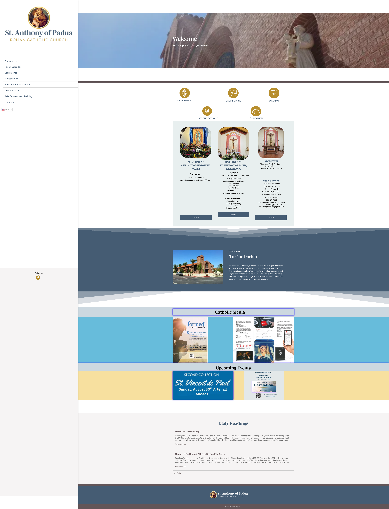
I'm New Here (257, 118)
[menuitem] (41, 55)
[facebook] (38, 277)
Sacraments (184, 100)
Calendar (273, 101)
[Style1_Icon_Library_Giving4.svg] (233, 98)
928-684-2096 (268, 194)
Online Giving (233, 101)
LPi (241, 506)
